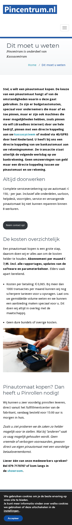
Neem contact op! (15, 225)
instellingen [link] (11, 511)
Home (32, 65)
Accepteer (13, 518)
